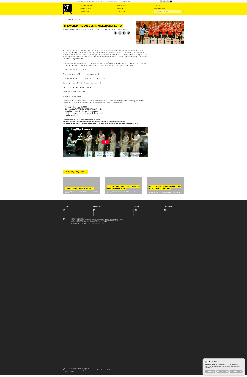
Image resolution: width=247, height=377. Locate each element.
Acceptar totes (236, 371)
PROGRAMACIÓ (121, 5)
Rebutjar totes (222, 371)
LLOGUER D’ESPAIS (85, 9)
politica (210, 367)
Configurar (210, 371)
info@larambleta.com (68, 371)
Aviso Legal (82, 370)
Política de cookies (101, 370)
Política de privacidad (90, 370)
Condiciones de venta (112, 370)
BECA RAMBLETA (85, 12)
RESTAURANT (121, 12)
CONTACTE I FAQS (159, 9)
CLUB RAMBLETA (159, 5)
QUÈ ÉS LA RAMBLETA (86, 5)
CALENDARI (120, 9)
